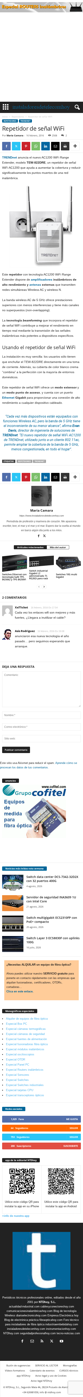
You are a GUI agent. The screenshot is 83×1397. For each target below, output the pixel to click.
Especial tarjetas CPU (19, 1090)
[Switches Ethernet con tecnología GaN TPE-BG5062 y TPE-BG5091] (14, 563)
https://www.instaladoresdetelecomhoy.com (41, 515)
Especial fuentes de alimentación (26, 1039)
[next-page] (44, 586)
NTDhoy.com (11, 1333)
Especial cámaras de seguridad (25, 1034)
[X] (16, 146)
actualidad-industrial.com (24, 1306)
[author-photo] (41, 496)
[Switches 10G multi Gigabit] (68, 563)
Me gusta (72, 1119)
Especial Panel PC (17, 1064)
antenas (35, 284)
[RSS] (42, 1341)
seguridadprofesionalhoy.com (38, 1333)
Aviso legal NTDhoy (41, 1380)
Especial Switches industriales (25, 1085)
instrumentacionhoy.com (61, 1328)
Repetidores (18, 116)
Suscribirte (70, 1145)
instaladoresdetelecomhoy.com (26, 1328)
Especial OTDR (15, 1059)
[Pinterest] (26, 146)
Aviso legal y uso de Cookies (50, 1375)
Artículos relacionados (30, 547)
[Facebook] (6, 146)
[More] (75, 146)
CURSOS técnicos (68, 1370)
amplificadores (41, 279)
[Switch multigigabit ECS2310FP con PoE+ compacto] (12, 924)
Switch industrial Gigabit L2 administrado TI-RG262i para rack (38, 574)
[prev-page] (39, 586)
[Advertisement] (41, 58)
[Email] (55, 146)
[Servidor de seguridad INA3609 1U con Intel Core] (12, 903)
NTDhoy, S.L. (47, 1302)
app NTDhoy (23, 1375)
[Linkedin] (45, 146)
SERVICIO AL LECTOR (46, 1365)
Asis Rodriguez (25, 631)
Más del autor (58, 547)
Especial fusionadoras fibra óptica (27, 1044)
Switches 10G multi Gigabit (66, 575)
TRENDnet (25, 121)
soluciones (62, 430)
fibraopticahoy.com (51, 1319)
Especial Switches (17, 1080)
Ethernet (8, 397)
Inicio (5, 116)
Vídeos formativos (15, 1370)
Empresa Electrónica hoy (63, 1315)
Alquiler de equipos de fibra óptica (27, 1018)
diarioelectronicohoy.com (31, 1315)
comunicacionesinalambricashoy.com (30, 1311)
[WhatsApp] (35, 146)
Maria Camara (15, 135)
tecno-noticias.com (68, 1333)
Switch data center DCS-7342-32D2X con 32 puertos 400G (52, 879)
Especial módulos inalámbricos (25, 1049)
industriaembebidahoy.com (61, 1324)
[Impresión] (65, 146)
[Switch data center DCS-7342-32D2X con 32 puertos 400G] (12, 883)
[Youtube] (61, 1341)
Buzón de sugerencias (18, 1365)
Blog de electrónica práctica (21, 1319)
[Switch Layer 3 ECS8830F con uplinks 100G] (12, 944)
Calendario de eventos (42, 1370)
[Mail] (32, 1341)
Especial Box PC (16, 1023)
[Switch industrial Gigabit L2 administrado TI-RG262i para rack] (41, 561)
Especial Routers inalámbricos (24, 1069)
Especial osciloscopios (20, 1054)
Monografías (70, 1365)
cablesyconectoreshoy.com (57, 1306)
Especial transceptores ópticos (25, 1095)
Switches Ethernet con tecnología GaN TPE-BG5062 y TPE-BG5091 (14, 577)
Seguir (74, 1128)
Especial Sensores (17, 1074)
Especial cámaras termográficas (26, 1028)
